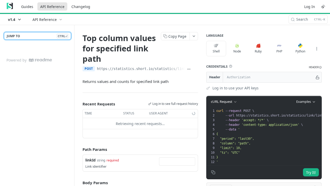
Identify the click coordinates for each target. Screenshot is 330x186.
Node (237, 51)
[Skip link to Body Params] (78, 182)
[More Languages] (316, 48)
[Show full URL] (189, 69)
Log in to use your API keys (235, 88)
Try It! (311, 172)
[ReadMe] (40, 60)
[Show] (317, 77)
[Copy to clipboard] (195, 69)
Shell (216, 51)
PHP (279, 51)
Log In (309, 6)
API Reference (52, 6)
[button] (230, 66)
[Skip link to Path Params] (78, 149)
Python (300, 51)
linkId (90, 160)
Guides (27, 6)
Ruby (258, 51)
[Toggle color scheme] (323, 6)
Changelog (80, 6)
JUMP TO (37, 36)
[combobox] (177, 161)
